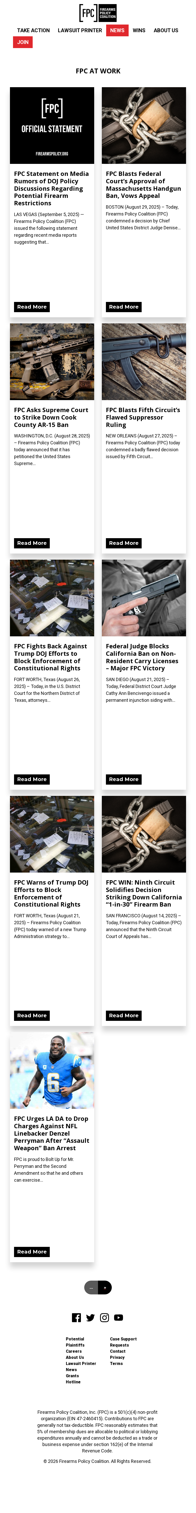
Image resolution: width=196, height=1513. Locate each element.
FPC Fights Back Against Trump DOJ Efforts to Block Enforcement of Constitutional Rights (50, 657)
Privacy (117, 1357)
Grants (72, 1375)
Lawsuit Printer (80, 30)
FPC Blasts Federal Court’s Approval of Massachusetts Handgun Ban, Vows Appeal (143, 184)
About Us (166, 30)
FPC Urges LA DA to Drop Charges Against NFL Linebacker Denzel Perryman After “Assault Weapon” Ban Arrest (51, 1133)
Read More (32, 307)
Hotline (73, 1382)
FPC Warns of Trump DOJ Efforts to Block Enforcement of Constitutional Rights (51, 893)
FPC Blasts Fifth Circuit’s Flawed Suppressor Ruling (143, 417)
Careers (74, 1351)
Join (23, 42)
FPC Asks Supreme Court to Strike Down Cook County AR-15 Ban (51, 417)
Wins (139, 30)
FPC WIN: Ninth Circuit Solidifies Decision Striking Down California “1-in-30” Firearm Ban (144, 893)
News (117, 30)
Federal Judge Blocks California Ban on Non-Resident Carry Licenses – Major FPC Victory (142, 657)
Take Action (33, 30)
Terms (116, 1363)
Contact (118, 1351)
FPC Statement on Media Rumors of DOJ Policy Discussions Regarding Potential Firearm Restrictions (51, 188)
